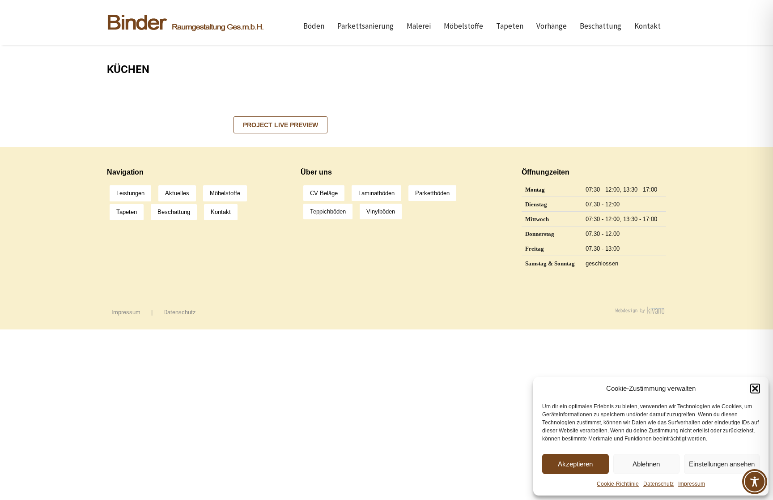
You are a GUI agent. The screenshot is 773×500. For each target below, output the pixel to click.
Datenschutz (658, 484)
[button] (755, 388)
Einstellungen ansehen (722, 464)
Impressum (691, 484)
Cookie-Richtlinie (618, 484)
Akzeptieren (575, 464)
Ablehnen (646, 464)
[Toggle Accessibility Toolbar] (754, 481)
